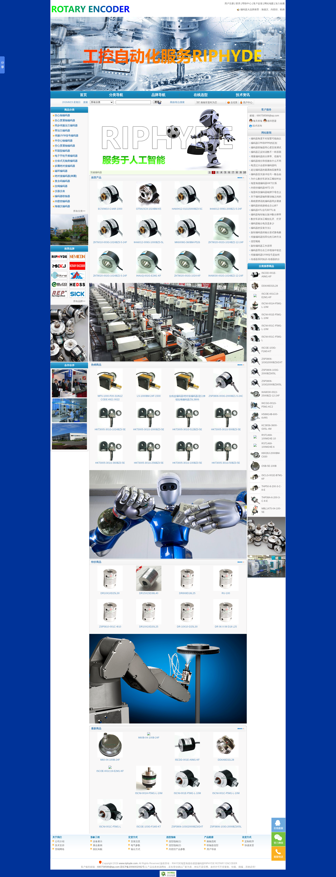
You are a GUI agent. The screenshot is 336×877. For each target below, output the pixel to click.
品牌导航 (158, 95)
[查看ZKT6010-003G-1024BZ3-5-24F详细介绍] (110, 239)
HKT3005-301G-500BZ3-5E (226, 429)
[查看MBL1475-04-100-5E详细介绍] (255, 514)
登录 (238, 3)
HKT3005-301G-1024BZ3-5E (110, 429)
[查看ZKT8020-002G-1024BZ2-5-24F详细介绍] (110, 272)
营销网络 (59, 849)
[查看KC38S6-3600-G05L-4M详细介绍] (255, 431)
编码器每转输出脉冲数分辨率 (266, 214)
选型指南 (171, 837)
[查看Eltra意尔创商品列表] (59, 278)
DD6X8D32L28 (226, 759)
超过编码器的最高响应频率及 (266, 169)
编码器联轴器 (62, 196)
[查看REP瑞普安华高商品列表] (59, 297)
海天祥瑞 (257, 121)
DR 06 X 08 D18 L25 (226, 626)
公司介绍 (59, 841)
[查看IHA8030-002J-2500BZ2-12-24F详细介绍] (255, 398)
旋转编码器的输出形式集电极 (266, 232)
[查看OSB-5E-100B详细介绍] (255, 470)
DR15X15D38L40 (148, 593)
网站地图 (269, 3)
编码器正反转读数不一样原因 (266, 152)
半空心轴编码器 (64, 140)
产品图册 (209, 837)
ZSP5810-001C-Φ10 (110, 626)
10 (244, 172)
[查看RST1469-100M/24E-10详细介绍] (255, 437)
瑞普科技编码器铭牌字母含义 (266, 192)
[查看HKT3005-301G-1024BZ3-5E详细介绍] (110, 426)
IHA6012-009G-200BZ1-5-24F (226, 209)
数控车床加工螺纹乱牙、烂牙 (266, 219)
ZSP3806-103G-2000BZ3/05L (226, 826)
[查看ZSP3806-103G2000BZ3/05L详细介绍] (255, 387)
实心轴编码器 (62, 115)
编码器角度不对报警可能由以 (266, 138)
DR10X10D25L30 (110, 593)
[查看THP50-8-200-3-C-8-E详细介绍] (255, 492)
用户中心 (247, 102)
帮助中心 (246, 3)
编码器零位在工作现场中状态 (266, 250)
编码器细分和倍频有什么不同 (266, 161)
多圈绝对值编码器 (65, 165)
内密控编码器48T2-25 (262, 187)
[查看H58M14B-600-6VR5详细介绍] (255, 420)
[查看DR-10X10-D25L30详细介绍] (187, 623)
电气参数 (135, 845)
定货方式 (133, 837)
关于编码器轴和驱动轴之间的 (266, 196)
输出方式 (135, 849)
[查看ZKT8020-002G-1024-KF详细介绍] (187, 272)
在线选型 (201, 95)
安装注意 (135, 841)
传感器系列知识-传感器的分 (265, 259)
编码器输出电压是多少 (262, 223)
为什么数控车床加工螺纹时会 (266, 178)
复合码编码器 (62, 181)
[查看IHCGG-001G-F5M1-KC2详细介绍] (255, 409)
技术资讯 (243, 95)
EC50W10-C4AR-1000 (110, 209)
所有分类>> (79, 211)
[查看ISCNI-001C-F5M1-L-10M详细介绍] (226, 790)
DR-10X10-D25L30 (187, 626)
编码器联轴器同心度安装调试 (266, 147)
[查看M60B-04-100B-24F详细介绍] (148, 734)
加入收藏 (280, 3)
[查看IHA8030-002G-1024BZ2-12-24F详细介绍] (226, 272)
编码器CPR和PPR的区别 (264, 143)
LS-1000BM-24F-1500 (149, 396)
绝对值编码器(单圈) (66, 176)
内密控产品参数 (177, 849)
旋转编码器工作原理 (261, 245)
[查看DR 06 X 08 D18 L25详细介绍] (226, 623)
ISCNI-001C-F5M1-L (110, 826)
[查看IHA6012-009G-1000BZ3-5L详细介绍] (148, 239)
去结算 (233, 102)
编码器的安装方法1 (261, 228)
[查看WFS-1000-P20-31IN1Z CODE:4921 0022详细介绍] (110, 393)
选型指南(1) (175, 841)
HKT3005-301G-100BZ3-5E (187, 463)
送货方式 (246, 837)
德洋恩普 (271, 121)
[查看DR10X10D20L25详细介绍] (148, 623)
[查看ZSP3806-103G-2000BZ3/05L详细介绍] (226, 823)
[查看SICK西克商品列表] (77, 297)
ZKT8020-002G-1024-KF (187, 275)
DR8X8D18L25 (187, 593)
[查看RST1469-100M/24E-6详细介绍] (255, 446)
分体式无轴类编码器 (66, 160)
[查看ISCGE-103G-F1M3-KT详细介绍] (148, 823)
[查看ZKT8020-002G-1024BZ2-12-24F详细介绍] (226, 239)
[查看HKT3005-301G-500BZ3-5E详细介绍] (226, 426)
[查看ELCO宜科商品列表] (59, 287)
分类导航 (116, 95)
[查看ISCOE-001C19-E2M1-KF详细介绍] (110, 768)
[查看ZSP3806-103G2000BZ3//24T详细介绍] (187, 823)
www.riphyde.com (128, 863)
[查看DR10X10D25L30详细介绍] (110, 590)
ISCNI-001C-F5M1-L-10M (226, 793)
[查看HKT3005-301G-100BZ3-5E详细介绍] (187, 459)
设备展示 (97, 841)
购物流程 (211, 841)
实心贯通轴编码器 (65, 120)
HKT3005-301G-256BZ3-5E (149, 463)
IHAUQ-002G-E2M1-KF (148, 275)
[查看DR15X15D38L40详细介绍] (148, 590)
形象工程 (95, 837)
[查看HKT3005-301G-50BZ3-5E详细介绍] (226, 459)
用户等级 (211, 849)
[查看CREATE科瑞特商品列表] (77, 278)
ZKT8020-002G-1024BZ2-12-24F (225, 242)
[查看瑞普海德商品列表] (59, 259)
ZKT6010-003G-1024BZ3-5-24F (110, 242)
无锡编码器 (96, 172)
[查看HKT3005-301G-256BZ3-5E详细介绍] (148, 459)
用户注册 (229, 3)
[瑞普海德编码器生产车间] (69, 421)
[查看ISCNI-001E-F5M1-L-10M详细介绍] (187, 790)
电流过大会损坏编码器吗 (263, 165)
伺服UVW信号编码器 (66, 135)
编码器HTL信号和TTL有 (263, 210)
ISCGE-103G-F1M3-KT (148, 826)
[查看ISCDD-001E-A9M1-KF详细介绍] (187, 756)
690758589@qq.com (268, 115)
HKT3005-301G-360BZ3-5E (110, 463)
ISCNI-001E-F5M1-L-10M (187, 793)
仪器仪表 (60, 191)
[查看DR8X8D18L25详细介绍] (187, 590)
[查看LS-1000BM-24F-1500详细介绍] (148, 393)
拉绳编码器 (61, 186)
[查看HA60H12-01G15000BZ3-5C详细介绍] (187, 205)
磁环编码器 (61, 170)
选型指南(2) (175, 845)
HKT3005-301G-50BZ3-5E (226, 463)
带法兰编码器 (62, 130)
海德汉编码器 (62, 206)
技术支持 (59, 845)
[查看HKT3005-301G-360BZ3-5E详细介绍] (110, 459)
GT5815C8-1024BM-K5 (148, 209)
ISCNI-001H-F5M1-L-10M (148, 793)
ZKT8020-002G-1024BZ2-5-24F (110, 275)
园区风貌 (97, 849)
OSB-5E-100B (269, 466)
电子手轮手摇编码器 (66, 155)
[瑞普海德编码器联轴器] (69, 448)
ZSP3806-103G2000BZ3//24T (187, 826)
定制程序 (249, 841)
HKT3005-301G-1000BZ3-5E (148, 429)
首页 (83, 95)
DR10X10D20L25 (148, 626)
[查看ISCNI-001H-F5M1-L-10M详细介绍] (148, 790)
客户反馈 (257, 3)
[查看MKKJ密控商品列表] (59, 269)
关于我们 (57, 837)
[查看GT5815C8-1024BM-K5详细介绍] (148, 205)
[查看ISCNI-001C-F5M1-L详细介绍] (110, 823)
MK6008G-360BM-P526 (187, 242)
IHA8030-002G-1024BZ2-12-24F (225, 275)
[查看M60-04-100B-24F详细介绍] (110, 756)
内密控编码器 (62, 201)
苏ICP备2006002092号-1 (133, 867)
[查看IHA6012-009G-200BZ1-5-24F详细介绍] (226, 205)
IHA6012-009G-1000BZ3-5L (149, 242)
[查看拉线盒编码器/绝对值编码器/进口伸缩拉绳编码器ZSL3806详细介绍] (187, 393)
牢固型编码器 (62, 150)
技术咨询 (257, 125)
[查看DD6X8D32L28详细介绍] (226, 756)
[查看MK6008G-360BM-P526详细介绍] (187, 239)
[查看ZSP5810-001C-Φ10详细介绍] (110, 623)
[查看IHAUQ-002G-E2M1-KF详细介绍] (148, 272)
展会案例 (97, 845)
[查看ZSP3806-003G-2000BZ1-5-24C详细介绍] (226, 393)
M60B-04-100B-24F (148, 737)
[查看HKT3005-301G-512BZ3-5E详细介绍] (187, 426)
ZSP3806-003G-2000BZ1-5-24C (226, 396)
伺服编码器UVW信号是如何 (265, 254)
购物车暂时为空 (209, 102)
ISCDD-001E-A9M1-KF (187, 759)
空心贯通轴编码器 (65, 145)
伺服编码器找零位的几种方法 (266, 237)
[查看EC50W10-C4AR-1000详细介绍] (110, 205)
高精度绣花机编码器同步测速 (266, 201)
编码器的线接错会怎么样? (264, 205)
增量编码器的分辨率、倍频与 (266, 156)
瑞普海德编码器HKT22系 (264, 183)
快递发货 (249, 845)
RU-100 (226, 593)
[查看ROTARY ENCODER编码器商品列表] (77, 269)
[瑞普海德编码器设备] (69, 396)
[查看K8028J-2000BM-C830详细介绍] (255, 459)
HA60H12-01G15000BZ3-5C (187, 209)
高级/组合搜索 (177, 102)
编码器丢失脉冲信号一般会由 (266, 174)
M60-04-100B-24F (110, 759)
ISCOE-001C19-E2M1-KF (110, 771)
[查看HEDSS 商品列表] (77, 287)
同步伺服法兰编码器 (66, 125)
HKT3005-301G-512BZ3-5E (187, 429)
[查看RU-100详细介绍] (226, 590)
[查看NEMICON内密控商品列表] (77, 259)
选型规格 (255, 241)
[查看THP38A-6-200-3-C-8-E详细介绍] (255, 503)
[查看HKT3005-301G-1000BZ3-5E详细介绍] (148, 426)
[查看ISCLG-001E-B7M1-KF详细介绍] (255, 481)
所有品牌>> (79, 301)
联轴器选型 (212, 845)
